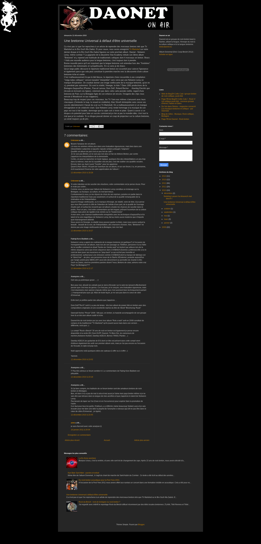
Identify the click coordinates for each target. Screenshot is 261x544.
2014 (164, 176)
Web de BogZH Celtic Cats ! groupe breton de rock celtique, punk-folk (178, 95)
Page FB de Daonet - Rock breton (175, 119)
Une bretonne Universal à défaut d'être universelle (87, 495)
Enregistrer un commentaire (79, 435)
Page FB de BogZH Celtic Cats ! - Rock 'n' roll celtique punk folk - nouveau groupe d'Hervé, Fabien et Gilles (178, 101)
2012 (164, 183)
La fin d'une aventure (87, 458)
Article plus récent (72, 440)
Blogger (141, 524)
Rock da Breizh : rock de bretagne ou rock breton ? (99, 502)
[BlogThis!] (93, 126)
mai (166, 216)
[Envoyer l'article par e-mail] (86, 126)
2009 (164, 227)
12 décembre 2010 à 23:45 (82, 415)
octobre (167, 209)
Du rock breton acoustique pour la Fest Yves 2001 (99, 480)
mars (166, 219)
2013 (164, 180)
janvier (167, 223)
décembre (168, 193)
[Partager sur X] (96, 126)
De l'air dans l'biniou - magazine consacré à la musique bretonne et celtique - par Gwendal (178, 108)
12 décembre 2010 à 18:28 (82, 173)
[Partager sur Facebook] (99, 126)
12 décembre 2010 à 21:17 (82, 268)
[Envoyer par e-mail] (90, 126)
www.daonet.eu (165, 47)
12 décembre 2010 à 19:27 (82, 231)
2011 (164, 187)
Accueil (107, 440)
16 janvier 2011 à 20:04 (80, 430)
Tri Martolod (134, 49)
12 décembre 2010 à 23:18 (82, 377)
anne (73, 423)
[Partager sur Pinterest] (102, 126)
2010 (164, 190)
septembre (168, 212)
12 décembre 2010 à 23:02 (82, 359)
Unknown (75, 140)
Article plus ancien (141, 440)
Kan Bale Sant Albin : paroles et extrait (83, 473)
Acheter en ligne (166, 54)
